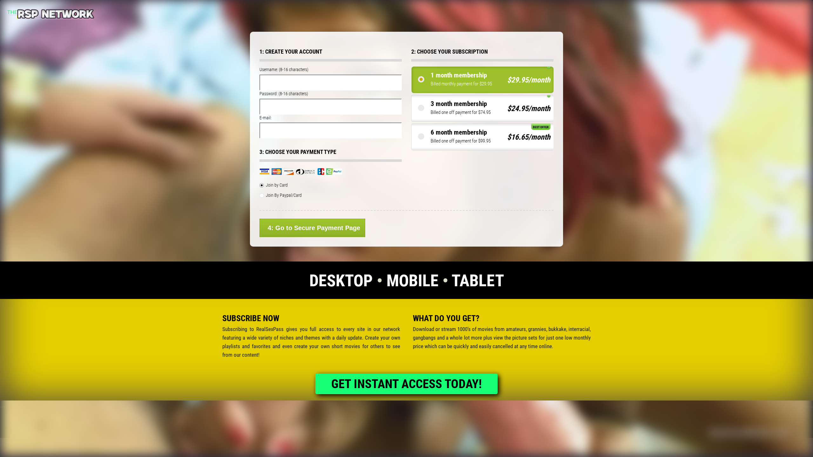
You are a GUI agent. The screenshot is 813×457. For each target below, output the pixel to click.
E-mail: (265, 117)
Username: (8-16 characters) (283, 69)
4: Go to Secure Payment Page (314, 227)
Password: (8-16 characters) (283, 93)
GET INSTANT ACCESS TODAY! (406, 384)
